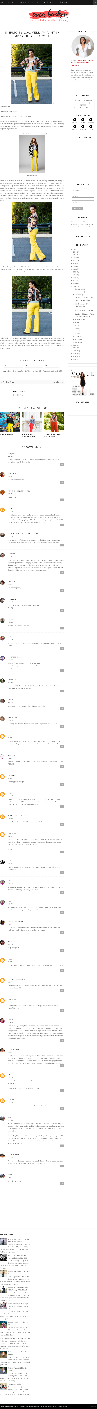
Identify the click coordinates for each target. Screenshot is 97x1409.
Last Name (75, 202)
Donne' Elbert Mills (17, 815)
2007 (74, 354)
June (76, 328)
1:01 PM (10, 836)
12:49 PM (10, 738)
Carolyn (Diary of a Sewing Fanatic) (24, 534)
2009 (74, 348)
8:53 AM (10, 622)
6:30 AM (10, 944)
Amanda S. (12, 679)
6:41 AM (10, 557)
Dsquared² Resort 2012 (32, 175)
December (78, 289)
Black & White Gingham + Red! (29, 435)
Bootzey (11, 775)
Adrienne (12, 581)
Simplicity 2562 (11, 111)
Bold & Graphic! (7, 434)
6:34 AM (10, 536)
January (77, 342)
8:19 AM (10, 904)
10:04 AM (10, 818)
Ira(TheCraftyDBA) (16, 921)
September (79, 319)
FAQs (57, 2)
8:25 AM (10, 602)
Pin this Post (53, 366)
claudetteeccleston (17, 979)
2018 (74, 266)
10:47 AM (10, 962)
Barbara (11, 554)
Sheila (10, 619)
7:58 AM (10, 584)
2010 (74, 345)
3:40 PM (10, 1077)
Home (2, 2)
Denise (10, 881)
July (76, 325)
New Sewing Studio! (14, 1384)
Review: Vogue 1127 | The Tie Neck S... (53, 435)
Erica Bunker (19, 392)
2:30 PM (10, 1102)
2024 (74, 252)
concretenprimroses (17, 657)
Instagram (91, 122)
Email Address (82, 190)
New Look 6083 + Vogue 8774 (84, 310)
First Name (75, 196)
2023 (74, 255)
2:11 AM (10, 1178)
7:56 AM (10, 1052)
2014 (74, 278)
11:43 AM (10, 702)
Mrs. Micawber (14, 717)
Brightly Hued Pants (13, 371)
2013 (74, 280)
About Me (10, 2)
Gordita (11, 700)
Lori (9, 637)
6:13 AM (10, 924)
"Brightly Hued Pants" (31, 121)
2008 (74, 351)
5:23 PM (10, 1157)
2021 (74, 258)
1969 (9, 861)
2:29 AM (10, 511)
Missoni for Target (41, 371)
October (78, 295)
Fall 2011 (23, 371)
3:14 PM (10, 758)
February (78, 339)
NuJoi (10, 941)
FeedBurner (87, 108)
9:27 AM (10, 660)
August (77, 322)
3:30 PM (10, 1120)
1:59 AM (10, 494)
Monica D (12, 473)
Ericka (10, 793)
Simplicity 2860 (31, 198)
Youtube (90, 129)
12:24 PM (10, 720)
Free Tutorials (21, 2)
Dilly (10, 1117)
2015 (74, 275)
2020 (74, 260)
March (77, 336)
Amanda (11, 1019)
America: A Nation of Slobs (17, 1255)
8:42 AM (10, 796)
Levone (11, 1099)
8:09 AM (10, 884)
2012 (74, 283)
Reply (62, 464)
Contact (65, 2)
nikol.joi (11, 755)
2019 (74, 263)
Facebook (74, 122)
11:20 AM (10, 682)
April (76, 334)
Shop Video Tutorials (38, 2)
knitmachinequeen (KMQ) (19, 491)
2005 (74, 359)
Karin (10, 509)
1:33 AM (10, 982)
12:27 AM (10, 456)
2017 (74, 269)
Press (51, 2)
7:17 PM (10, 1002)
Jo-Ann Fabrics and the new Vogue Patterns (15, 1338)
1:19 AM (10, 476)
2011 (74, 286)
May (76, 331)
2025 (74, 249)
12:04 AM (10, 1022)
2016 (74, 272)
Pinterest (9, 124)
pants (50, 371)
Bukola (11, 1074)
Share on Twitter (35, 366)
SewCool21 (12, 599)
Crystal (11, 735)
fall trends (30, 371)
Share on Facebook (14, 366)
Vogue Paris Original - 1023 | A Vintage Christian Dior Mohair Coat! (18, 1306)
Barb (10, 959)
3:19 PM (10, 778)
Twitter (83, 122)
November (78, 292)
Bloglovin (83, 129)
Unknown (12, 833)
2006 (74, 356)
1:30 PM (10, 864)
